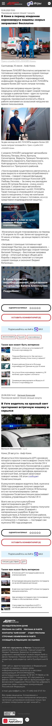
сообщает (33, 476)
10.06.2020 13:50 (8, 10)
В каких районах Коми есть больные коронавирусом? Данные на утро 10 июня (28, 365)
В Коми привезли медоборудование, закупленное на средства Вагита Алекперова (25, 282)
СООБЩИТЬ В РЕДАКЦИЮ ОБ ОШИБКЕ (21, 640)
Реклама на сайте (12, 629)
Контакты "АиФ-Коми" (14, 633)
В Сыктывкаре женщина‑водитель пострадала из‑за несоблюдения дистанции (30, 582)
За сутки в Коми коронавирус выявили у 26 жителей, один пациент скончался (29, 373)
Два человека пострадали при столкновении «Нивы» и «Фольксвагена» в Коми (30, 598)
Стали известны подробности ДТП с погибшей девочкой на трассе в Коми (27, 606)
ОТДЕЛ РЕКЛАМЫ (36, 633)
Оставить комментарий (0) (26, 317)
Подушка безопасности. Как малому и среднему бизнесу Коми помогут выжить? (28, 357)
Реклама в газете (33, 629)
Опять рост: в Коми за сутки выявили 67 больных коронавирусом (27, 349)
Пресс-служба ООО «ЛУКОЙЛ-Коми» (18, 61)
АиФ (25, 449)
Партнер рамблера (24, 713)
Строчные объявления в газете (19, 636)
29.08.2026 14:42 (8, 395)
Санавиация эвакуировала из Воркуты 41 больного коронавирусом (28, 381)
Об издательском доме (15, 626)
